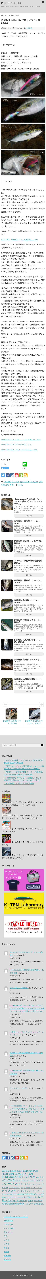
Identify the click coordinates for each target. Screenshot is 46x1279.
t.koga (20, 485)
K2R (25, 1177)
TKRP (37, 1177)
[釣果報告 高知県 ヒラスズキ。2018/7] (7, 664)
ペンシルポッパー (11, 1194)
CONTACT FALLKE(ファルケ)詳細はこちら (19, 239)
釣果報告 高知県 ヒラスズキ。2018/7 (27, 660)
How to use (8, 1224)
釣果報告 (29, 28)
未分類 (6, 1252)
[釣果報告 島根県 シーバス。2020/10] (7, 605)
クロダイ (18, 1180)
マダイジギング (30, 1194)
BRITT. (13, 1171)
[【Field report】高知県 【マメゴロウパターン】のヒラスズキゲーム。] (7, 504)
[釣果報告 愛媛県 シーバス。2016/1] (7, 585)
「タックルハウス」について (16, 1217)
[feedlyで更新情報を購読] (21, 475)
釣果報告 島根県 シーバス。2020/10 (26, 601)
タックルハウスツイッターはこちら (16, 444)
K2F (21, 1176)
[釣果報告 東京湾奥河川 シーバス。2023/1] (7, 644)
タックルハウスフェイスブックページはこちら (21, 439)
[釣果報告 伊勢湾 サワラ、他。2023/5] (7, 625)
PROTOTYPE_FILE (11, 3)
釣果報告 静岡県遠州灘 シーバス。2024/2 (27, 680)
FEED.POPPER (30, 1171)
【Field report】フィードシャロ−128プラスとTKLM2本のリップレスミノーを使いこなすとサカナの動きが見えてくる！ (27, 1008)
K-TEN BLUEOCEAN (17, 1175)
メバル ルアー (9, 1197)
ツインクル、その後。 (19, 988)
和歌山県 (5, 485)
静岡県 (36, 1204)
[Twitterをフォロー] (3, 475)
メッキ (38, 1194)
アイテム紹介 (9, 1228)
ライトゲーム (19, 1197)
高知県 (41, 1204)
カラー (6, 1236)
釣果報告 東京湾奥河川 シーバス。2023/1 (27, 641)
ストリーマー (37, 1184)
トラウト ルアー (36, 1188)
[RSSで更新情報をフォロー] (25, 475)
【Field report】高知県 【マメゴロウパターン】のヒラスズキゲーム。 (28, 501)
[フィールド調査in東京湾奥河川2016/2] (7, 565)
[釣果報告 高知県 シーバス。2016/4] (7, 526)
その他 (6, 1240)
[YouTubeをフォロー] (17, 475)
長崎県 (11, 1204)
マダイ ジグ (20, 1194)
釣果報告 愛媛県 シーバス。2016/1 (28, 581)
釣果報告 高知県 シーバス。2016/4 (27, 522)
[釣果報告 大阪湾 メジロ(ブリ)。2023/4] (7, 546)
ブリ (41, 482)
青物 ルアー (26, 1203)
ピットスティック (24, 1191)
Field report (8, 1221)
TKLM (31, 1176)
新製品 (6, 1248)
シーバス (15, 482)
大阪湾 (30, 1201)
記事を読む (29, 515)
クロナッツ (26, 1180)
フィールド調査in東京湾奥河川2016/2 (28, 562)
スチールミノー (25, 1184)
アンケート (8, 1232)
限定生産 (7, 1260)
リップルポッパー (30, 1197)
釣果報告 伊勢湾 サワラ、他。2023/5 (27, 621)
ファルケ (34, 482)
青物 (11, 485)
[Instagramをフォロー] (12, 475)
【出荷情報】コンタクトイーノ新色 (19, 784)
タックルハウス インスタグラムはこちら (19, 449)
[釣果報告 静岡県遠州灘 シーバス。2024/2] (7, 684)
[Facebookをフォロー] (8, 475)
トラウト (27, 1188)
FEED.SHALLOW (11, 1174)
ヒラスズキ (24, 482)
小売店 (6, 1244)
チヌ (22, 1188)
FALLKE (7, 482)
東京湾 (37, 1201)
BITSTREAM (6, 1171)
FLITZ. (22, 1174)
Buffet (19, 1171)
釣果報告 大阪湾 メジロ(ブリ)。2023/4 (28, 542)
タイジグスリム (14, 1188)
